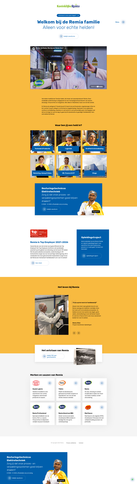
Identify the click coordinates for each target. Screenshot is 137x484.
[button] (123, 22)
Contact (81, 443)
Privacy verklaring (71, 443)
